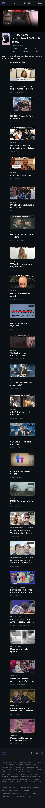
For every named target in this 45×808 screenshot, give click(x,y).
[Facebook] (31, 753)
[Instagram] (37, 753)
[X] (42, 753)
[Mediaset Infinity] (4, 3)
